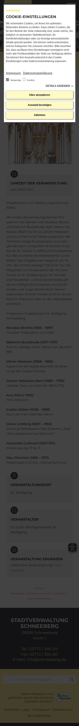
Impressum (13, 73)
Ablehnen (39, 115)
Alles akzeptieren (39, 94)
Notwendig (15, 80)
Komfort (30, 80)
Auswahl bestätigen (39, 105)
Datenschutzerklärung (37, 73)
